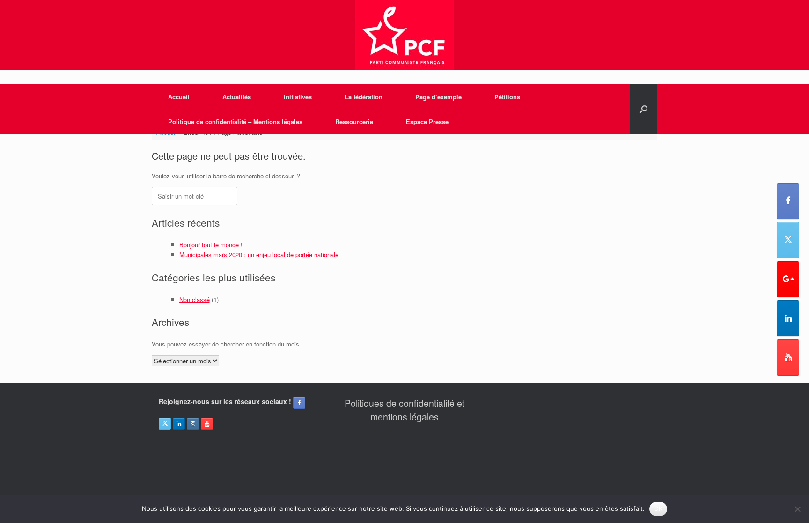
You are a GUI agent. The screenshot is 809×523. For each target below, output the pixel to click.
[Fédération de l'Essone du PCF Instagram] (193, 424)
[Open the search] (643, 109)
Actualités (236, 96)
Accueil (179, 96)
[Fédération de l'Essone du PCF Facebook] (788, 201)
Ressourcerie (354, 121)
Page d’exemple (438, 96)
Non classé (194, 299)
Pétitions (507, 96)
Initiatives (298, 96)
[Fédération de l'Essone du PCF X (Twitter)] (788, 240)
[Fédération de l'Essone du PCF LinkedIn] (788, 318)
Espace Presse (427, 121)
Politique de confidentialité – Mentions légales (235, 121)
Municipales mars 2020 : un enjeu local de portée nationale (258, 254)
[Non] (797, 509)
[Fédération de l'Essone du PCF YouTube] (788, 357)
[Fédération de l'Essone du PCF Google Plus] (788, 279)
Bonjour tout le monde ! (211, 244)
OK (658, 508)
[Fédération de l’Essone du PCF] (404, 35)
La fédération (363, 96)
